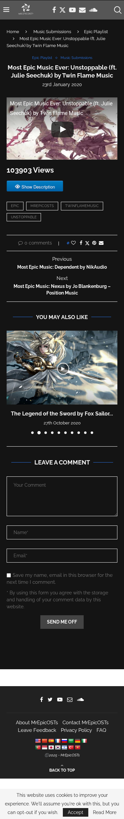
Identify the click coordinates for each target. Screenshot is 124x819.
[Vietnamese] (77, 747)
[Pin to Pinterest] (94, 243)
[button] (12, 382)
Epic (15, 206)
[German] (77, 740)
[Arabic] (71, 740)
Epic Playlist (96, 31)
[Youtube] (72, 10)
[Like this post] (73, 243)
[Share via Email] (101, 243)
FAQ (101, 730)
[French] (58, 740)
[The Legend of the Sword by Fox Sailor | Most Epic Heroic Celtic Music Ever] (62, 368)
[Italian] (84, 740)
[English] (38, 740)
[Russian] (64, 740)
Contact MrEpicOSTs (85, 723)
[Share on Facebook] (81, 243)
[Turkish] (71, 747)
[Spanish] (51, 740)
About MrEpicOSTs (37, 723)
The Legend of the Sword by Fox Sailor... (62, 413)
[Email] (82, 10)
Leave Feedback (37, 730)
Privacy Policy (76, 730)
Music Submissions (52, 31)
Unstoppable (24, 217)
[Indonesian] (44, 747)
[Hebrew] (64, 747)
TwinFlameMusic (82, 206)
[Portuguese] (38, 747)
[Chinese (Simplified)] (44, 740)
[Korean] (58, 747)
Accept (75, 812)
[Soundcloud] (93, 10)
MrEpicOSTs (42, 206)
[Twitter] (62, 10)
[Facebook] (54, 10)
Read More (104, 812)
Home (13, 31)
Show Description (38, 187)
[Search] (117, 10)
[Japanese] (51, 747)
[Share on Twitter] (87, 243)
